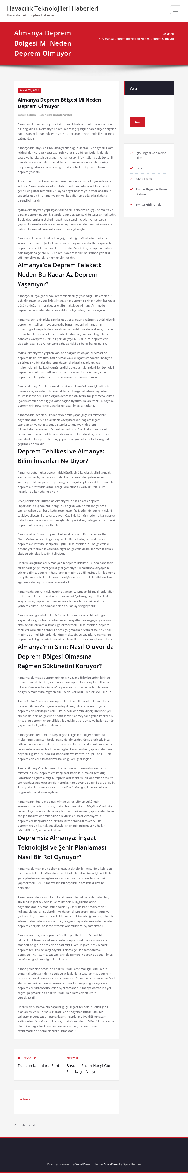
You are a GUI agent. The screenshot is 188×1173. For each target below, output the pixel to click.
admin (31, 115)
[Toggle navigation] (175, 9)
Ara (133, 88)
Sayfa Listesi (144, 179)
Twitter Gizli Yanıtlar (149, 204)
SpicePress (111, 1164)
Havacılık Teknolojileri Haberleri (52, 8)
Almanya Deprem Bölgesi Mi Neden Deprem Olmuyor (138, 39)
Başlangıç (168, 34)
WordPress (82, 1164)
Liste (139, 168)
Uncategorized (63, 115)
